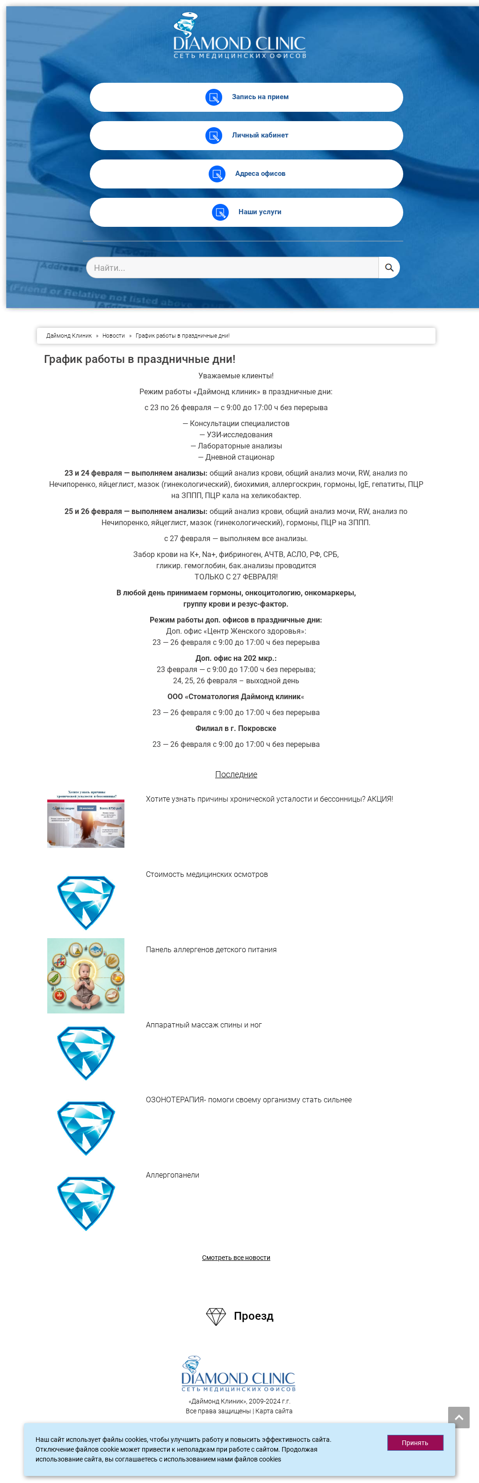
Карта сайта (274, 1411)
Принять (415, 1443)
